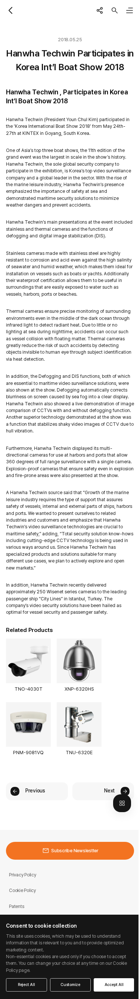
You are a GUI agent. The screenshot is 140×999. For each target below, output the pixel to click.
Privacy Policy (22, 875)
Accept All (114, 984)
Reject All (26, 984)
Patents (16, 906)
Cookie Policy (22, 890)
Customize (70, 984)
